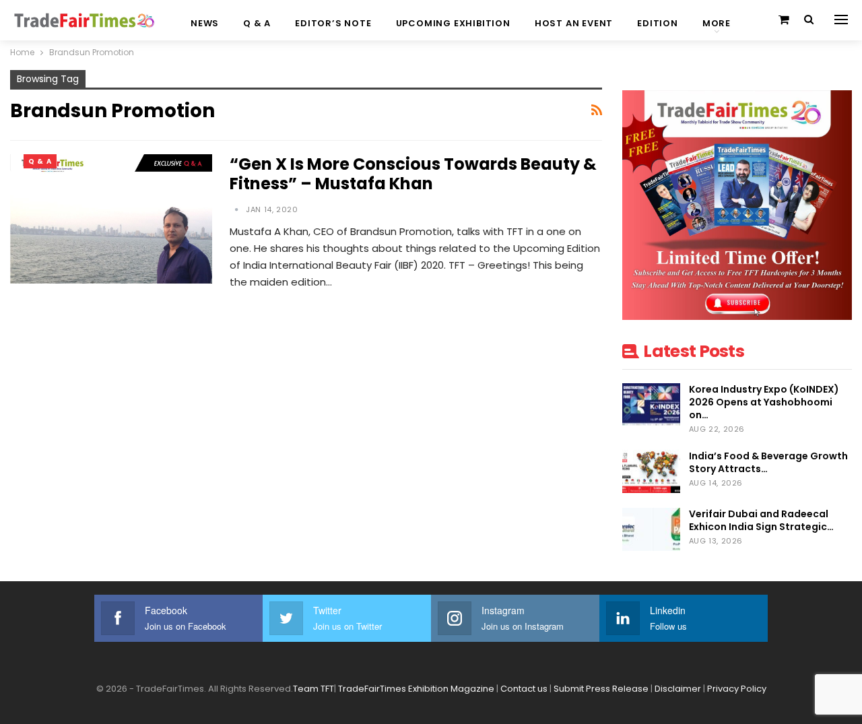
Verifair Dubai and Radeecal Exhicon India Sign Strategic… (761, 520)
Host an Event (574, 23)
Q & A (257, 23)
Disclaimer (678, 688)
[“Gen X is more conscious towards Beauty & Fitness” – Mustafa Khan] (111, 219)
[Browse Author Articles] (238, 209)
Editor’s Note (333, 23)
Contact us (524, 688)
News (205, 23)
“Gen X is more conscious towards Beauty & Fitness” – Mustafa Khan (413, 174)
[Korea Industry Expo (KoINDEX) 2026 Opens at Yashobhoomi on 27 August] (651, 404)
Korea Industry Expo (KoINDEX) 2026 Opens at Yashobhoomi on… (764, 402)
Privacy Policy (736, 688)
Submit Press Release (601, 688)
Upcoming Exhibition (453, 23)
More (716, 23)
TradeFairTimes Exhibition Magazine (416, 688)
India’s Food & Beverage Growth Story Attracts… (768, 462)
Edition (657, 23)
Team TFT (313, 688)
